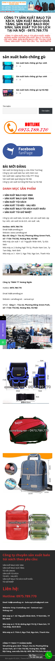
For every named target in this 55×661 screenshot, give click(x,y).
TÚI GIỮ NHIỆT (8, 582)
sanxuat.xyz (29, 299)
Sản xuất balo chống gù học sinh (31, 63)
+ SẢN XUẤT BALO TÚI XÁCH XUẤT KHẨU (24, 208)
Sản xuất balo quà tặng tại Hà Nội (17, 179)
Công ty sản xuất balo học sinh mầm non (20, 173)
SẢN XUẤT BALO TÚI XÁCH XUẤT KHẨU (18, 579)
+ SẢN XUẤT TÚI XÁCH (14, 201)
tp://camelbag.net (21, 607)
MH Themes (45, 658)
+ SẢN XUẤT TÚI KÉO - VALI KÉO (19, 205)
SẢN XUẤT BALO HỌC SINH (13, 565)
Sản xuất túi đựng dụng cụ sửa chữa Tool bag (22, 170)
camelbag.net (16, 299)
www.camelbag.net (19, 232)
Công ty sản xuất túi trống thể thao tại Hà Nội (22, 182)
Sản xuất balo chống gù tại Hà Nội (32, 90)
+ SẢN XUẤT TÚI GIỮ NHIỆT (17, 212)
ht (12, 607)
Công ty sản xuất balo (12, 218)
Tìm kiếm (7, 106)
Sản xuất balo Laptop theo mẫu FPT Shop (21, 176)
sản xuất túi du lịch (19, 221)
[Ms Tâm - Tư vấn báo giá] (48, 655)
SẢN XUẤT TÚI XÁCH (10, 573)
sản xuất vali (33, 221)
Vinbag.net (8, 610)
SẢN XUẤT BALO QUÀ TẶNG (13, 568)
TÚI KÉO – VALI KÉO (10, 576)
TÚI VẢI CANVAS (9, 571)
